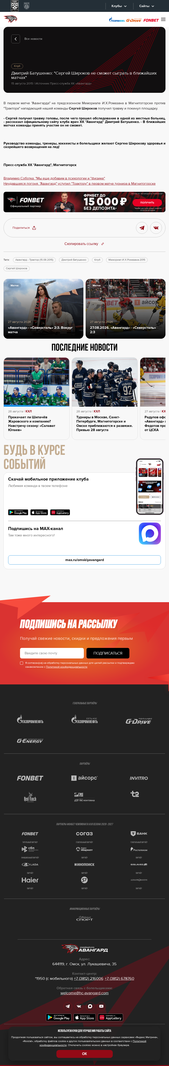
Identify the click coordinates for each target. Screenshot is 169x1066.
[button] (24, 228)
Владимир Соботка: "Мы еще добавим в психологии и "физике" (54, 178)
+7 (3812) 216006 (88, 978)
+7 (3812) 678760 (119, 978)
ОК (84, 1054)
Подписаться (108, 653)
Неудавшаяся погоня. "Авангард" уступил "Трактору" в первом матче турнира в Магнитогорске (80, 183)
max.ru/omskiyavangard (84, 560)
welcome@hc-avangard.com (85, 993)
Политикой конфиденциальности (66, 667)
